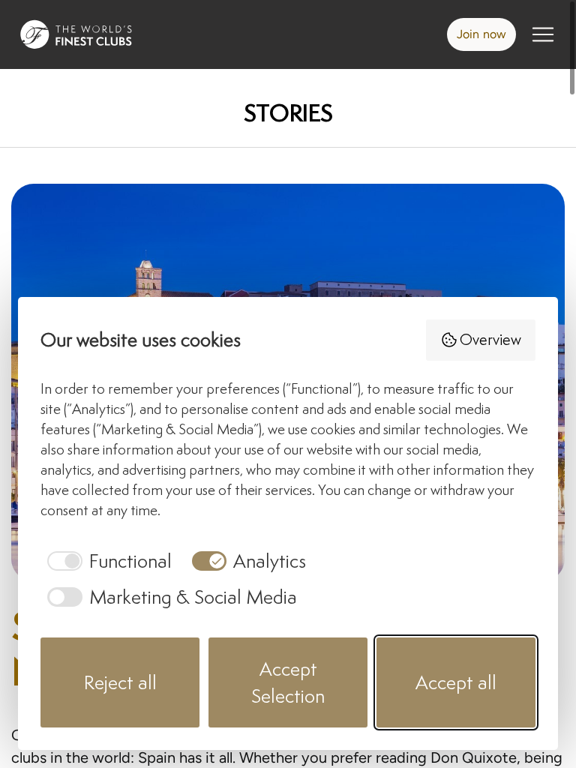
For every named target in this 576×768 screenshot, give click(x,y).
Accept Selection (288, 682)
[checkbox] (106, 561)
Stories (288, 113)
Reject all (120, 682)
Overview (490, 339)
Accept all (456, 682)
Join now (481, 34)
